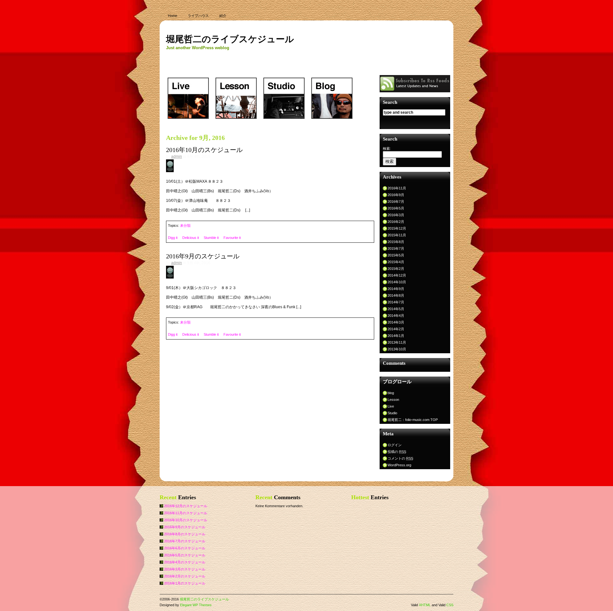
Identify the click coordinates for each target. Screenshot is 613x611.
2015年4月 (396, 262)
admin (176, 156)
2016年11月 (397, 188)
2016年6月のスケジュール (184, 548)
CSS (449, 605)
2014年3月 (396, 322)
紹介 (222, 16)
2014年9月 (396, 289)
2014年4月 (396, 315)
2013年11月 (397, 342)
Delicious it (190, 238)
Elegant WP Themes (196, 605)
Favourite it (232, 238)
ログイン (395, 445)
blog (391, 393)
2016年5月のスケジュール (184, 555)
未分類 (185, 225)
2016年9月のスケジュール (202, 256)
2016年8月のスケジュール (184, 534)
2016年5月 (396, 208)
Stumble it (211, 238)
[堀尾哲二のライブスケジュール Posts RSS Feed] (415, 90)
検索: (387, 148)
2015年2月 (396, 269)
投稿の (397, 452)
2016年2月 (396, 222)
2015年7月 (396, 248)
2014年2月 (396, 329)
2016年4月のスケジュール (184, 562)
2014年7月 (396, 302)
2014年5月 (396, 309)
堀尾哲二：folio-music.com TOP (413, 420)
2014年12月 (397, 275)
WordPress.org (399, 465)
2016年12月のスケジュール (185, 506)
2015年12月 (397, 228)
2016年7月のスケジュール (184, 541)
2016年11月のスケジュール (185, 513)
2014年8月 (396, 295)
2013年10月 (397, 349)
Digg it (173, 238)
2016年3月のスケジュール (184, 569)
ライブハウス (198, 16)
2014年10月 (397, 282)
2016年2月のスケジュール (184, 576)
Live (391, 406)
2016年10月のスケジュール (204, 149)
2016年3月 (396, 215)
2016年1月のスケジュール (184, 583)
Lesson (393, 399)
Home (172, 16)
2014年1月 (396, 336)
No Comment (185, 165)
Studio (392, 413)
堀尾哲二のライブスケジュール (230, 39)
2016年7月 (396, 201)
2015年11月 (397, 235)
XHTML (425, 605)
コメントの (400, 458)
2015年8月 (396, 242)
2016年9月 (396, 195)
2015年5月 (396, 255)
